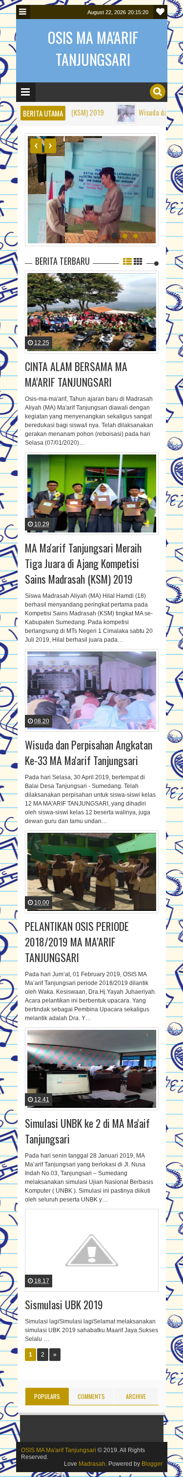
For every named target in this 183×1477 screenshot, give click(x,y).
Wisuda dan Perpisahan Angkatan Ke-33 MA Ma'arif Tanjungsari (88, 752)
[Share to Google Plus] (99, 330)
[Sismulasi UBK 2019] (92, 1250)
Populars (47, 1396)
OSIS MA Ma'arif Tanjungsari (58, 1450)
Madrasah (92, 1463)
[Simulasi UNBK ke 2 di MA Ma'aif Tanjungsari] (92, 1068)
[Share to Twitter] (87, 330)
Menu (23, 12)
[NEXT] (50, 145)
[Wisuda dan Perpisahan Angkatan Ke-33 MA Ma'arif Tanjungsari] (92, 690)
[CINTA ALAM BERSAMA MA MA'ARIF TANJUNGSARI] (92, 312)
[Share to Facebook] (75, 330)
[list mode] (127, 261)
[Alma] (21, 293)
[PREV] (36, 145)
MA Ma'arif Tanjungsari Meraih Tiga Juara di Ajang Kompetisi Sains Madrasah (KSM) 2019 (83, 563)
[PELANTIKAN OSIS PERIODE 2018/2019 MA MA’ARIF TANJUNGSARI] (92, 871)
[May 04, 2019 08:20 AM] (99, 113)
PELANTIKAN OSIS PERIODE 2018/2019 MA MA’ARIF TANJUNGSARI (77, 941)
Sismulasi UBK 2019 (64, 1304)
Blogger (152, 1463)
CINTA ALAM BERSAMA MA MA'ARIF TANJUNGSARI (76, 374)
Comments (91, 1396)
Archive (136, 1396)
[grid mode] (138, 261)
